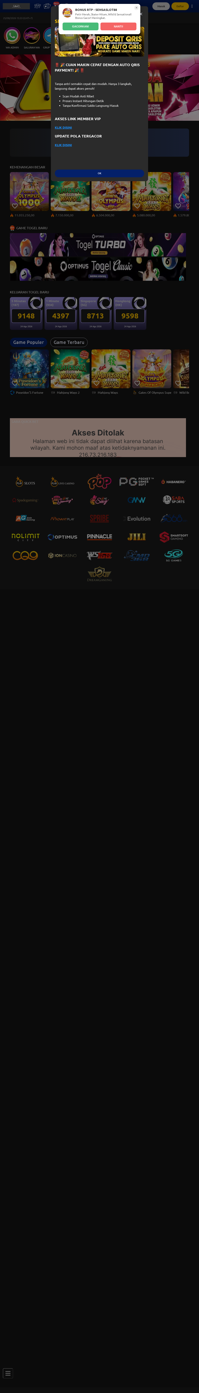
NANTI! (118, 26)
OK (99, 173)
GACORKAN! (80, 26)
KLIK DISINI (63, 127)
